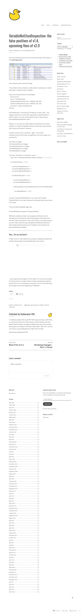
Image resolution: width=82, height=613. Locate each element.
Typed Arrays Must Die (63, 99)
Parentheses (60, 89)
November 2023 (13, 429)
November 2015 (13, 577)
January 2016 (12, 572)
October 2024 (12, 415)
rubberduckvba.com (66, 25)
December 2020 (13, 464)
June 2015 (11, 584)
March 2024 (12, 422)
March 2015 (12, 592)
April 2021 (11, 456)
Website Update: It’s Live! (63, 84)
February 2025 (12, 410)
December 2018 (13, 508)
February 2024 (12, 424)
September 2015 (13, 579)
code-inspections (34, 305)
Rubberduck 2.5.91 (61, 108)
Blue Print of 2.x (16, 344)
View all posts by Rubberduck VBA (18, 332)
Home (42, 25)
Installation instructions (65, 58)
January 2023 (12, 444)
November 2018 (13, 510)
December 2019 (13, 483)
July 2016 (11, 557)
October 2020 (12, 469)
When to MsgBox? (62, 94)
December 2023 (13, 427)
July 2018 (11, 520)
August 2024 (12, 417)
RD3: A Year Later (61, 103)
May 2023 (11, 437)
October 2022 (12, 449)
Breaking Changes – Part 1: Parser (43, 345)
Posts (47, 25)
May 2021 (11, 454)
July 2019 (11, 493)
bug (29, 305)
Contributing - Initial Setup (65, 60)
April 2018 (11, 528)
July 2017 (11, 540)
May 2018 (11, 525)
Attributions (56, 25)
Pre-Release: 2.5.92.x (62, 86)
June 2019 (11, 496)
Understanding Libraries (63, 96)
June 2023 (11, 434)
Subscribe (48, 404)
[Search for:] (64, 37)
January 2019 (12, 506)
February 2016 (12, 569)
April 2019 (11, 501)
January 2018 (12, 533)
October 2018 (12, 513)
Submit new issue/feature (65, 66)
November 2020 (13, 466)
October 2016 (12, 555)
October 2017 (12, 538)
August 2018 (12, 518)
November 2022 (13, 447)
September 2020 (13, 471)
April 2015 (11, 589)
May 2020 (11, 476)
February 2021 (12, 461)
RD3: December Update (63, 106)
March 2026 (12, 405)
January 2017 (12, 552)
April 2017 (11, 545)
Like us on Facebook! (62, 142)
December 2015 (13, 574)
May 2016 (11, 562)
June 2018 (11, 523)
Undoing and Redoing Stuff (64, 81)
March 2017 (12, 547)
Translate (68, 48)
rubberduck (17, 305)
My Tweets (46, 417)
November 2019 (13, 486)
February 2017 (12, 550)
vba (21, 305)
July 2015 (11, 582)
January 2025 (12, 412)
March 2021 (12, 459)
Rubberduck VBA (30, 50)
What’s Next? (60, 79)
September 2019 (13, 488)
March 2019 (12, 503)
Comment (46, 375)
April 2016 (11, 565)
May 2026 (11, 402)
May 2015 (11, 587)
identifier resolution (44, 305)
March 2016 (12, 567)
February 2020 (12, 481)
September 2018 (13, 515)
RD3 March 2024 (61, 101)
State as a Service (61, 91)
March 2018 (12, 530)
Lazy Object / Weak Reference (65, 133)
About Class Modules (62, 122)
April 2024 (11, 420)
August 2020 (12, 474)
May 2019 (11, 498)
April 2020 (11, 479)
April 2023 (11, 439)
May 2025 (11, 407)
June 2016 (11, 560)
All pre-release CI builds (65, 56)
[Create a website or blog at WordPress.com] (72, 597)
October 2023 (12, 432)
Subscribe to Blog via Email (49, 390)
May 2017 (11, 542)
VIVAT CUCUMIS (61, 76)
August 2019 (12, 491)
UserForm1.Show (61, 136)
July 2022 (11, 451)
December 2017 (13, 535)
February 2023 (12, 442)
